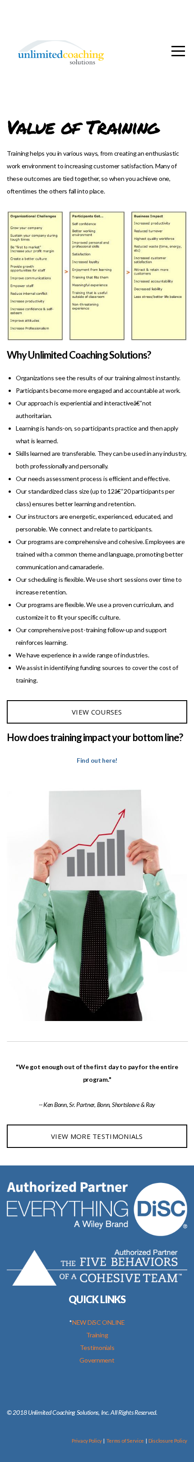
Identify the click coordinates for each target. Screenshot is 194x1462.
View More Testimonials (97, 1136)
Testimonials (97, 1347)
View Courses (97, 711)
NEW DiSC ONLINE (98, 1322)
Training (97, 1335)
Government (96, 1360)
